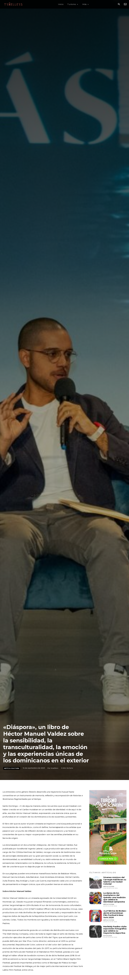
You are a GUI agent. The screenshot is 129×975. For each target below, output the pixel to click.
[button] (118, 4)
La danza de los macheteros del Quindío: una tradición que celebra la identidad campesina (114, 897)
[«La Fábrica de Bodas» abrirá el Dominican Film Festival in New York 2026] (95, 916)
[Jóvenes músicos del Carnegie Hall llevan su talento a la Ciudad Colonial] (95, 882)
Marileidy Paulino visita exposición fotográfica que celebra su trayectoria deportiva (114, 929)
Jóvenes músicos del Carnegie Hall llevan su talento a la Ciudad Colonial (114, 880)
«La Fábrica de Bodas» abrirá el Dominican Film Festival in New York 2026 (114, 914)
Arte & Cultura (11, 768)
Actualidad (107, 935)
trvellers (54, 768)
